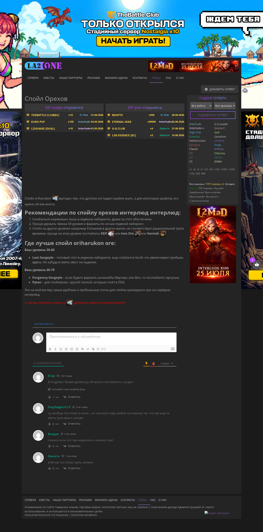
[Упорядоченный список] (71, 349)
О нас (180, 78)
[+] (103, 348)
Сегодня (230, 184)
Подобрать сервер (213, 115)
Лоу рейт (219, 188)
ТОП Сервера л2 (215, 184)
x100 (216, 169)
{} (98, 348)
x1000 (223, 169)
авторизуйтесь (43, 324)
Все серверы (196, 184)
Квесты (49, 78)
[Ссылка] (93, 349)
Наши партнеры (70, 78)
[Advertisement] (104, 169)
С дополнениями (199, 200)
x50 (211, 169)
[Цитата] (82, 349)
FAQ (168, 78)
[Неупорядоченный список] (77, 349)
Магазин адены (116, 78)
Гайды (156, 78)
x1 (190, 169)
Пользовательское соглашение (46, 515)
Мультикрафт (197, 196)
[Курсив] (55, 349)
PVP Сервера (206, 188)
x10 (206, 169)
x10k (191, 173)
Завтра (193, 188)
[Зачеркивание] (66, 349)
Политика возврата (84, 515)
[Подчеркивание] (61, 349)
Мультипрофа (213, 192)
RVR (203, 173)
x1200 (231, 169)
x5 (198, 169)
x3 (194, 169)
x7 (201, 169)
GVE (198, 173)
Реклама (93, 78)
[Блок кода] (87, 349)
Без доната (212, 196)
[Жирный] (50, 349)
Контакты (140, 78)
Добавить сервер (222, 89)
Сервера (33, 78)
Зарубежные (196, 192)
